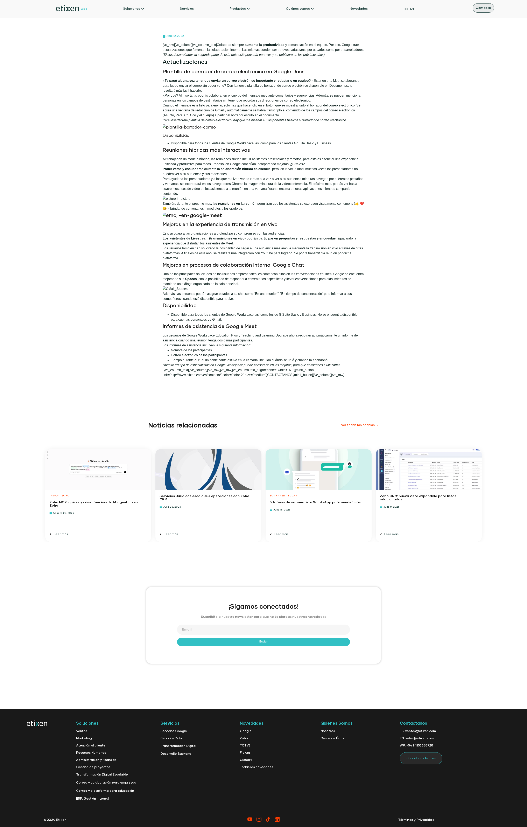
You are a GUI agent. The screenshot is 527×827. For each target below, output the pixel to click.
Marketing (84, 738)
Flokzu (245, 752)
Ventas (81, 731)
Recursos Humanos (91, 752)
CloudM (246, 760)
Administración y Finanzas (96, 760)
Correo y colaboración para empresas (106, 782)
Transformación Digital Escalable (102, 774)
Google (246, 731)
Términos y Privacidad (416, 819)
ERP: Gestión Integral (92, 798)
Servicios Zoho (172, 738)
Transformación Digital (178, 746)
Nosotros (328, 731)
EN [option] (412, 9)
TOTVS (245, 745)
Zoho (244, 738)
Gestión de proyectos (93, 767)
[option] (412, 9)
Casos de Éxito (332, 738)
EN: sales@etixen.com (417, 738)
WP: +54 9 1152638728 (416, 745)
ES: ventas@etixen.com (418, 731)
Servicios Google (174, 731)
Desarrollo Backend (176, 753)
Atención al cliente (90, 745)
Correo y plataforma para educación (105, 790)
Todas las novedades (256, 767)
